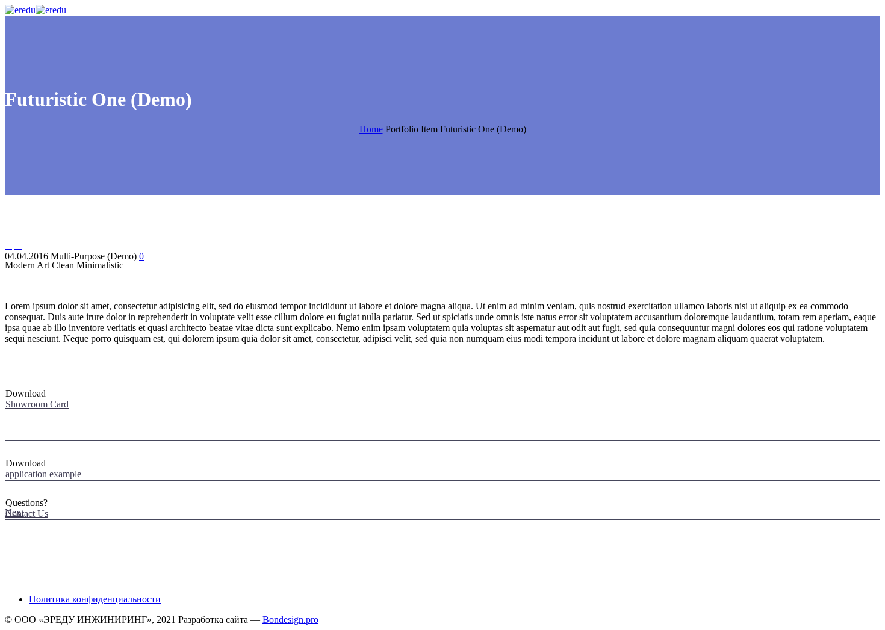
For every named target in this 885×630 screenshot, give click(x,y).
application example (43, 474)
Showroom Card (37, 404)
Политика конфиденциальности (95, 599)
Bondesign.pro (290, 619)
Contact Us (26, 513)
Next (14, 512)
